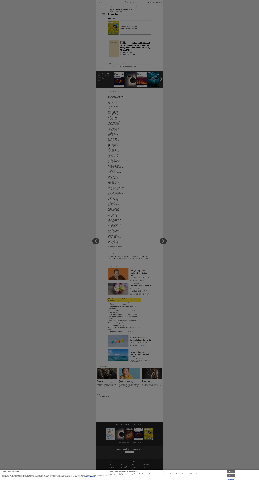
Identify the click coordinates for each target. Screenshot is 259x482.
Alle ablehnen (231, 475)
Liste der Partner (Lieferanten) (115, 476)
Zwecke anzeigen (231, 479)
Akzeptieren (231, 471)
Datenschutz (88, 476)
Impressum (93, 476)
